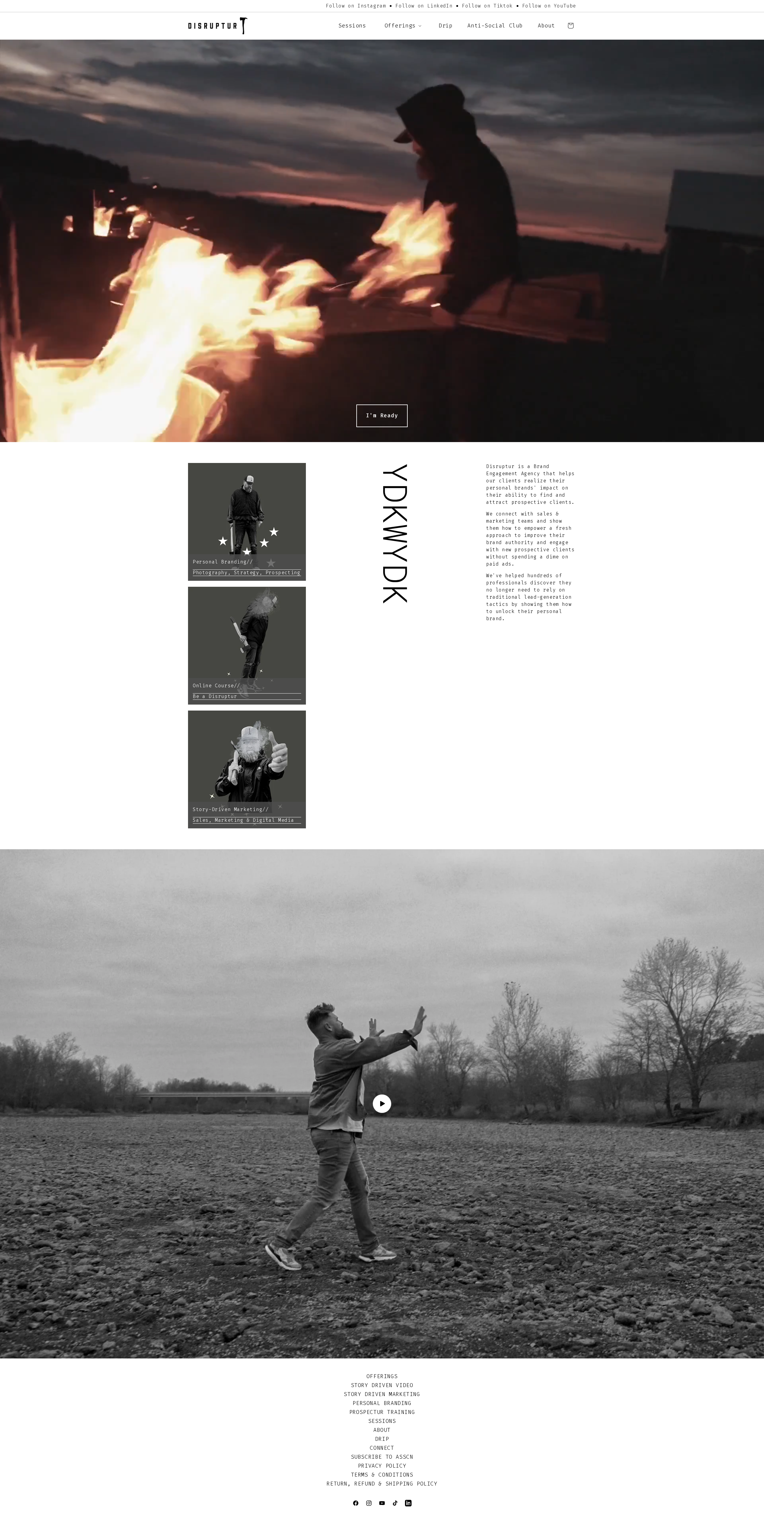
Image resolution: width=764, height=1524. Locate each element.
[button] (402, 26)
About (382, 1430)
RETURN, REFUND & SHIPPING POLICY (381, 1483)
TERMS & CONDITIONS (382, 1474)
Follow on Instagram (356, 6)
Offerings (382, 1376)
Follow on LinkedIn (423, 6)
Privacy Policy (382, 1465)
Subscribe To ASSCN (382, 1456)
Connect (382, 1448)
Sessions (382, 1421)
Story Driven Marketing (382, 1394)
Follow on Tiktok (487, 6)
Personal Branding (381, 1403)
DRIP (382, 1439)
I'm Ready (382, 415)
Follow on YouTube (549, 6)
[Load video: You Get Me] (382, 1103)
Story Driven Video (382, 1385)
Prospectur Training (382, 1412)
